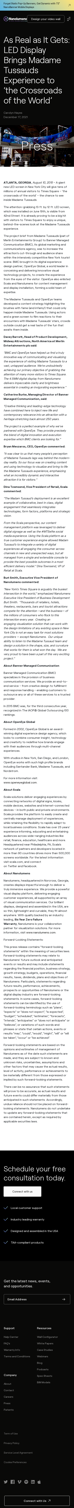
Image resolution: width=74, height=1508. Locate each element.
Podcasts (42, 1369)
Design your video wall (45, 19)
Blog (39, 1362)
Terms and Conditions (17, 1356)
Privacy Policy (11, 1443)
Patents (9, 1409)
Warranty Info (12, 1349)
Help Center (11, 1336)
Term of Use (11, 1433)
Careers (8, 1396)
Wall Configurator (47, 1336)
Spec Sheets (44, 1375)
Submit (63, 1299)
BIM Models (43, 1382)
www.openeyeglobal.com (20, 782)
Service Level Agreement (18, 1452)
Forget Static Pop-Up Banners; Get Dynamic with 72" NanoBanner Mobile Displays (32, 5)
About (7, 1383)
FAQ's (7, 1343)
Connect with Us (35, 1500)
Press (7, 1403)
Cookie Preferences (15, 1462)
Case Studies (45, 1349)
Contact (9, 1390)
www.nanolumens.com (41, 932)
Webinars (42, 1356)
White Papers (45, 1343)
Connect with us (22, 1191)
